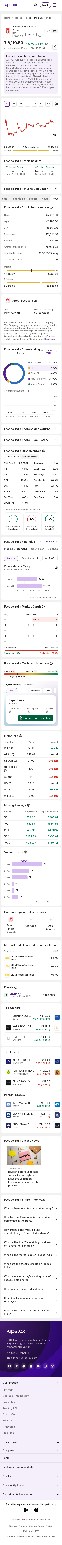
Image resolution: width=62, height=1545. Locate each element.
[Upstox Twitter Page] (16, 1366)
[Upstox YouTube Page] (38, 1366)
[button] (52, 350)
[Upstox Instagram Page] (45, 1366)
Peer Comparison (29, 457)
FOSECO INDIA (12, 457)
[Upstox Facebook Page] (9, 1366)
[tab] (18, 198)
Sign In (45, 5)
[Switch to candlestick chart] (56, 104)
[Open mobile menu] (55, 5)
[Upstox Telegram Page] (23, 1366)
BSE (54, 31)
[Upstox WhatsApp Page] (52, 1366)
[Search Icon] (37, 5)
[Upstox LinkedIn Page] (31, 1366)
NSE (48, 31)
